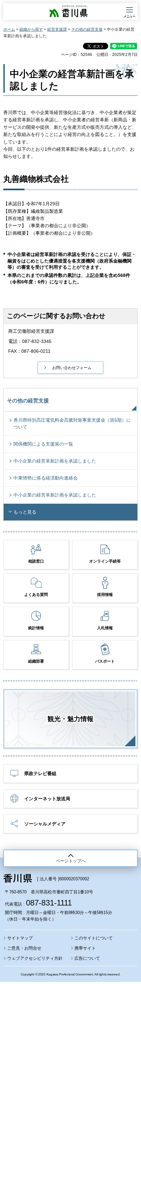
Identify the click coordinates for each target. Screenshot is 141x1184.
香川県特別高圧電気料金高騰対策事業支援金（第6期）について (72, 423)
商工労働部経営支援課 (31, 331)
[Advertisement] (70, 1065)
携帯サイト (85, 948)
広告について (87, 958)
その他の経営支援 (87, 29)
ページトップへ (71, 860)
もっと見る (24, 512)
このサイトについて (93, 938)
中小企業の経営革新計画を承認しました (54, 461)
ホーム (9, 29)
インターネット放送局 (47, 798)
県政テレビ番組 (40, 773)
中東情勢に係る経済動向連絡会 (45, 478)
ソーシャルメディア (45, 823)
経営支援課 (57, 29)
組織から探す (31, 29)
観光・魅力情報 (70, 718)
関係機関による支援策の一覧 (43, 444)
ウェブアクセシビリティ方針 (35, 958)
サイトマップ (20, 938)
